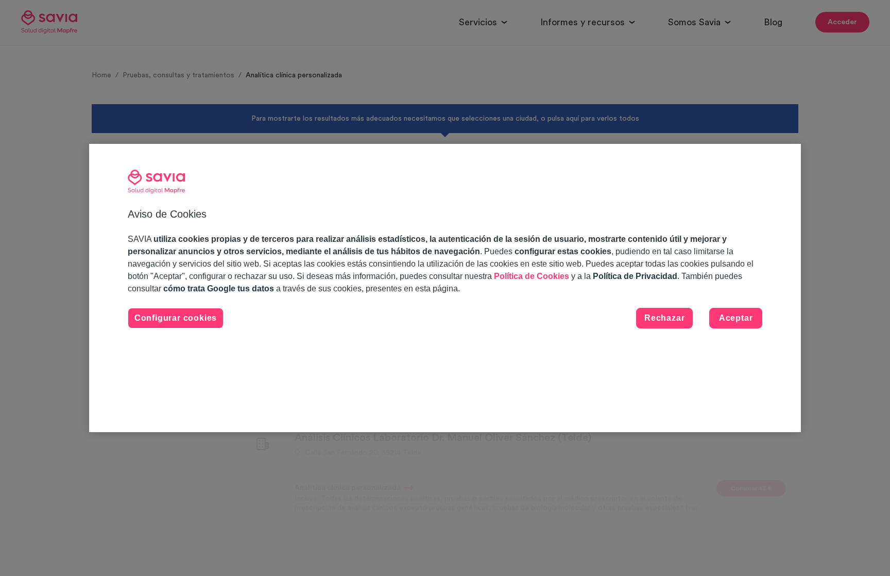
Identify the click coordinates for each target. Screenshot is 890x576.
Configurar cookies (175, 318)
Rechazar (664, 318)
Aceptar (736, 318)
